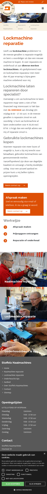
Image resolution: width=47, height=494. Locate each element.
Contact (7, 389)
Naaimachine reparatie (14, 372)
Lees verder (40, 465)
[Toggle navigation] (42, 8)
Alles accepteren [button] (13, 484)
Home (6, 368)
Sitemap (7, 392)
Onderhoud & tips (11, 379)
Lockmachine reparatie (14, 375)
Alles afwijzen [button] (35, 484)
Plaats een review (27, 2)
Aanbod (7, 382)
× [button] (44, 454)
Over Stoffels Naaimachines (16, 385)
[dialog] (23, 472)
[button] (23, 489)
